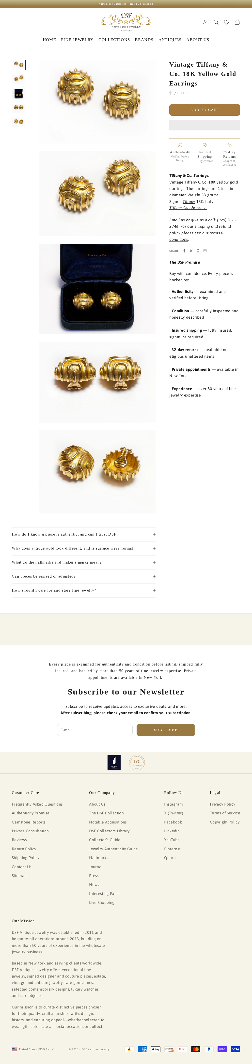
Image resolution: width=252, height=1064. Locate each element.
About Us (97, 804)
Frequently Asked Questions (37, 804)
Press (94, 875)
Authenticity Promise (30, 813)
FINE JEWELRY (77, 39)
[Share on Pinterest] (198, 251)
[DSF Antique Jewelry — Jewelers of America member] (114, 762)
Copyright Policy (225, 822)
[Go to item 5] (19, 122)
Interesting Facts (104, 893)
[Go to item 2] (19, 79)
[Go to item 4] (19, 108)
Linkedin (172, 831)
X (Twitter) (173, 813)
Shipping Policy (26, 857)
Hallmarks (98, 857)
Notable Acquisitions (108, 822)
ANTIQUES (170, 39)
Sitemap (19, 875)
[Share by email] (205, 251)
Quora (170, 857)
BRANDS (144, 39)
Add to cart (204, 110)
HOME (49, 39)
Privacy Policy (222, 804)
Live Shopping (101, 902)
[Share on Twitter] (191, 251)
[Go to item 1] (19, 65)
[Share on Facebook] (184, 251)
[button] (204, 125)
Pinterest (172, 849)
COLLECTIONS (114, 39)
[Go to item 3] (19, 93)
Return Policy (24, 849)
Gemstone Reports (29, 822)
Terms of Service (225, 813)
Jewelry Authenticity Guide (113, 849)
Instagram (173, 804)
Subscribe (166, 730)
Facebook (173, 822)
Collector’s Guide (104, 839)
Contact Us (22, 867)
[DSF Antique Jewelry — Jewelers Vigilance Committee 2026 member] (137, 762)
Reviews (19, 839)
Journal (96, 867)
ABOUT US (197, 39)
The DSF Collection (106, 813)
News (94, 884)
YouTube (172, 839)
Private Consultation (30, 831)
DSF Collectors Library (109, 831)
